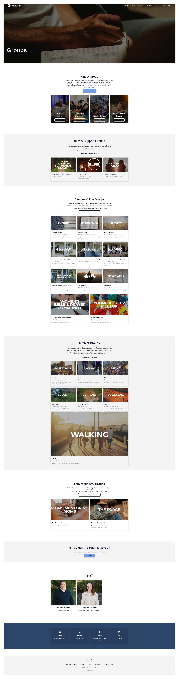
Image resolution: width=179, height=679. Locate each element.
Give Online (119, 638)
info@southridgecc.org (60, 638)
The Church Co (89, 670)
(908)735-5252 (79, 638)
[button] (63, 169)
